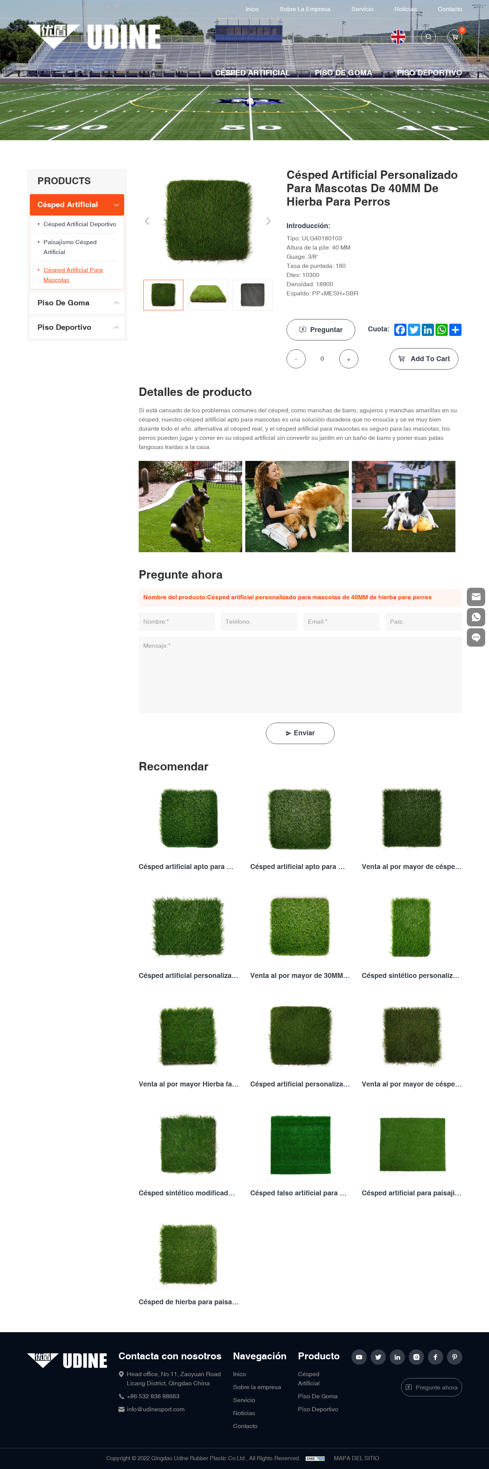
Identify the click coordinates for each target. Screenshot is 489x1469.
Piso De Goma (343, 73)
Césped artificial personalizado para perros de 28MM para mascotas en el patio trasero (189, 975)
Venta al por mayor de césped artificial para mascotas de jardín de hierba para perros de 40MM (412, 1084)
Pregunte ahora (437, 1387)
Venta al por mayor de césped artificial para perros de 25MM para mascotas (412, 867)
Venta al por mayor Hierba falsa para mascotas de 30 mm (189, 1084)
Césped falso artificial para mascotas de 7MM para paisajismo (300, 1193)
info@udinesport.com (156, 1409)
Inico (252, 9)
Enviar (304, 733)
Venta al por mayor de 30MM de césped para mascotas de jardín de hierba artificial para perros (300, 975)
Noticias (406, 9)
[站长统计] (315, 1458)
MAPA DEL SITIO (356, 1458)
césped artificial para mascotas (73, 275)
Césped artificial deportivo (80, 224)
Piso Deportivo (429, 73)
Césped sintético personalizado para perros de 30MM (412, 975)
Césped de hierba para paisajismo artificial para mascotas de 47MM (189, 1302)
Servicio (362, 9)
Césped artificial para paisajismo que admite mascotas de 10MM (412, 1193)
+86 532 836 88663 (153, 1396)
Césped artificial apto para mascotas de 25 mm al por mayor (189, 867)
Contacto (450, 9)
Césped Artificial (252, 73)
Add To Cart (429, 359)
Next (268, 221)
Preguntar (326, 330)
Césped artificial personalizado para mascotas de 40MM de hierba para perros (300, 1084)
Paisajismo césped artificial (70, 247)
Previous (147, 221)
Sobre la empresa (305, 9)
